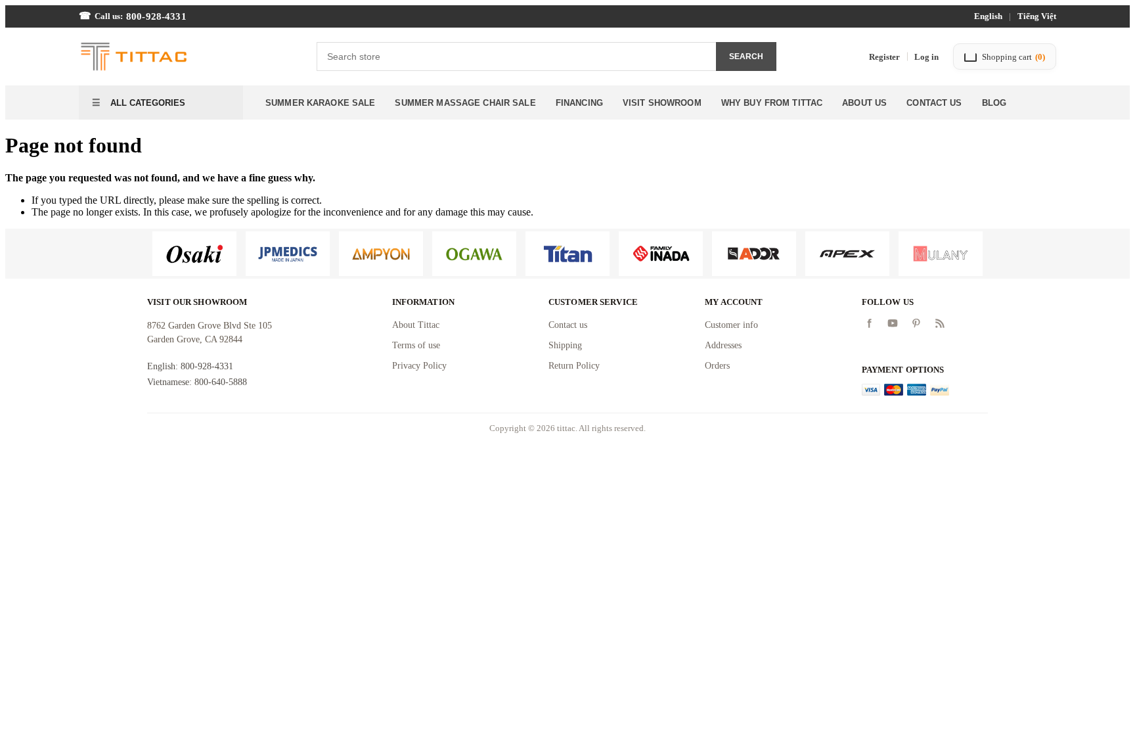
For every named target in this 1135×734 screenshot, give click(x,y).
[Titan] (567, 253)
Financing (579, 103)
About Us (864, 103)
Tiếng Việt (1036, 16)
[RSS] (940, 323)
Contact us (567, 325)
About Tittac (415, 325)
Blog (994, 103)
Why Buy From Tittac (771, 103)
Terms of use (416, 345)
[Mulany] (941, 253)
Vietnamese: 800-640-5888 (197, 382)
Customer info (731, 325)
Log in (926, 57)
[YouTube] (892, 323)
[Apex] (847, 253)
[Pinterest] (916, 323)
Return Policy (574, 366)
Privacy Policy (419, 366)
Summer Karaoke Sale (320, 103)
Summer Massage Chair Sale (465, 103)
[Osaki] (194, 253)
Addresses (723, 345)
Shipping (565, 345)
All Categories (146, 103)
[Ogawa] (474, 253)
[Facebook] (869, 323)
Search (746, 56)
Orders (717, 366)
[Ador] (754, 253)
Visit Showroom (662, 103)
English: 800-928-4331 (190, 366)
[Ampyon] (381, 253)
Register (884, 57)
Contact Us (934, 103)
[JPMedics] (288, 253)
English (988, 16)
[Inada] (661, 253)
